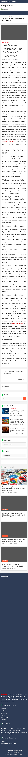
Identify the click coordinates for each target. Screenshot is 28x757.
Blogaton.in (7, 6)
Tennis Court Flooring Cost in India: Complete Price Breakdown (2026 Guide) (17, 421)
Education (5, 42)
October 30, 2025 (6, 568)
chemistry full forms (9, 141)
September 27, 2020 (7, 59)
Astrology (12, 427)
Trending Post (8, 406)
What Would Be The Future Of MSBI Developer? (15, 378)
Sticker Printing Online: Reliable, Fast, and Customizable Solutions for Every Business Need (13, 488)
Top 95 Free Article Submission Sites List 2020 (13, 729)
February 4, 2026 (14, 424)
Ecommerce (4, 717)
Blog (2, 727)
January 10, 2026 (14, 434)
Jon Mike (15, 59)
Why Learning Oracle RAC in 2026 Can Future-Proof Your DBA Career (17, 412)
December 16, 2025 (7, 492)
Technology (13, 408)
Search (24, 398)
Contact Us (4, 741)
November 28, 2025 (7, 519)
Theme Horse (16, 752)
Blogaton (19, 415)
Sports (11, 417)
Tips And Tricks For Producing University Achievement (14, 372)
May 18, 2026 (13, 415)
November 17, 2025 (7, 543)
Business (5, 483)
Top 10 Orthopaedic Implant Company (11, 730)
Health (3, 711)
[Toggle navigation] (3, 13)
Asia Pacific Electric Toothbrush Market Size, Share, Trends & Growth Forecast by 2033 (13, 515)
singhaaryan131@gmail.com (8, 743)
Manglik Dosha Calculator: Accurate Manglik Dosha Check (17, 430)
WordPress (19, 754)
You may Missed (8, 467)
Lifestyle (3, 719)
